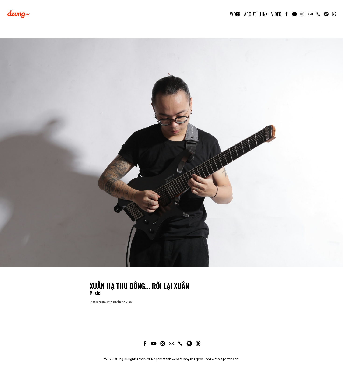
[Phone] (318, 14)
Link (264, 14)
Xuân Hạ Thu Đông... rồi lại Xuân (139, 286)
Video (276, 14)
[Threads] (334, 14)
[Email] (310, 14)
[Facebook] (286, 14)
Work (235, 14)
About (250, 14)
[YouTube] (294, 14)
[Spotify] (326, 14)
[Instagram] (302, 14)
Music (95, 292)
